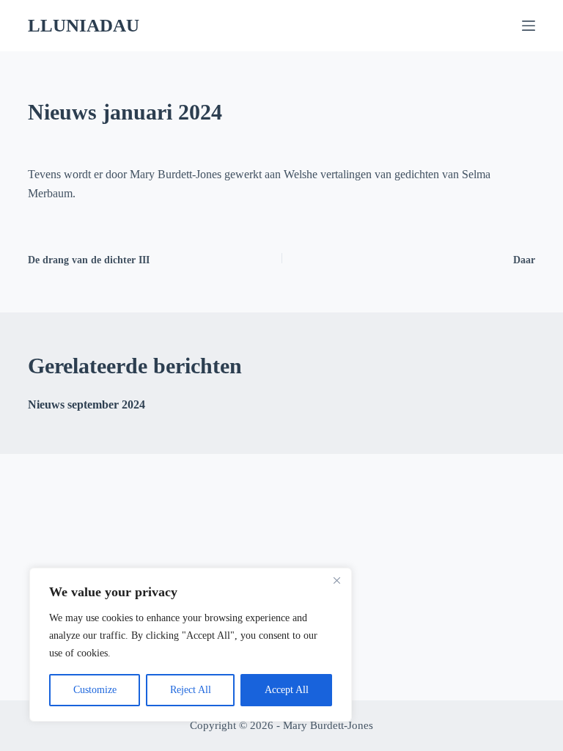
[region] (190, 645)
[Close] (336, 580)
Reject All (190, 689)
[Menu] (528, 25)
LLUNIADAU (83, 25)
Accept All (287, 689)
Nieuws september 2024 (86, 404)
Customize (95, 689)
